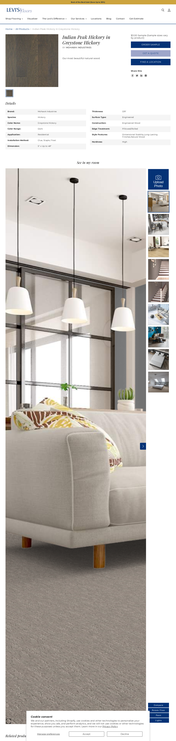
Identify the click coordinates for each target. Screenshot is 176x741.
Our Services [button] (78, 18)
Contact (120, 18)
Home (9, 29)
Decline (125, 734)
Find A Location (150, 62)
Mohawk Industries (78, 47)
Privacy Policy (110, 726)
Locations (96, 18)
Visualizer (32, 18)
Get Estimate (136, 18)
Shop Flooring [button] (13, 18)
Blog (108, 18)
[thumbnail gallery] (9, 93)
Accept (86, 734)
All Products (22, 29)
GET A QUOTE (151, 53)
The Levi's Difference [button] (53, 18)
